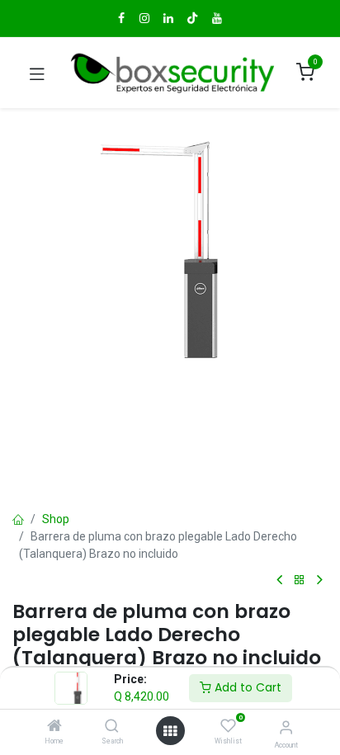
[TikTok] (192, 18)
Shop (55, 519)
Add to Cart (246, 687)
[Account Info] (286, 727)
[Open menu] (170, 731)
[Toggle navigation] (37, 72)
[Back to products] (299, 580)
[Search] (112, 727)
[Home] (54, 727)
